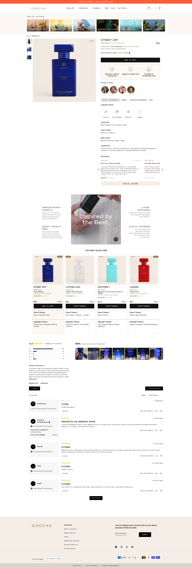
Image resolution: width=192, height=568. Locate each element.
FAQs (66, 537)
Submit (145, 535)
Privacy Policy (69, 548)
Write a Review (156, 389)
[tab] (110, 100)
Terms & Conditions (91, 565)
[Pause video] (96, 219)
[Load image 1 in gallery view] (29, 41)
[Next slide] (162, 169)
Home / (29, 36)
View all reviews (130, 183)
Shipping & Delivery (72, 540)
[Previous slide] (98, 169)
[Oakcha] (42, 525)
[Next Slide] (161, 354)
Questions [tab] (44, 384)
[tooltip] (44, 365)
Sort (144, 395)
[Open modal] (105, 89)
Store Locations (70, 529)
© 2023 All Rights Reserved (110, 565)
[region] (119, 354)
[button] (152, 8)
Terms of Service (71, 544)
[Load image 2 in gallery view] (29, 49)
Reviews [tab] (33, 384)
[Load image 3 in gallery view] (29, 57)
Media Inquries (70, 533)
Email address (120, 533)
